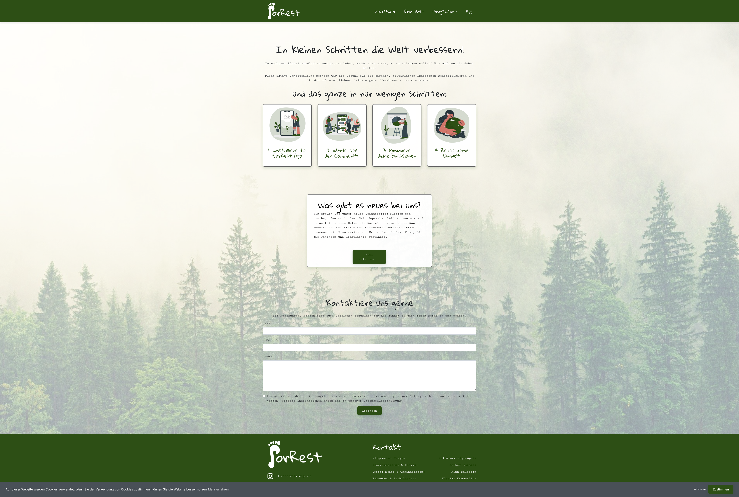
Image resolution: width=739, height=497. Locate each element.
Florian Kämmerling (459, 478)
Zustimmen (721, 489)
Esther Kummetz (463, 465)
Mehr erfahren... (369, 257)
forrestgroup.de (295, 476)
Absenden (369, 410)
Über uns (412, 11)
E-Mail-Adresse (276, 340)
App (469, 11)
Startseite (385, 11)
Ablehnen (700, 489)
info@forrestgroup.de (457, 458)
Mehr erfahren (218, 489)
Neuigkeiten (443, 11)
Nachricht (271, 356)
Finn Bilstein (463, 471)
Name (266, 323)
